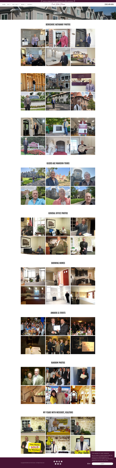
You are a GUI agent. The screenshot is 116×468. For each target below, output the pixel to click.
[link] (58, 4)
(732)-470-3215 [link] (109, 4)
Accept (102, 463)
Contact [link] (29, 4)
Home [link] (3, 4)
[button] (9, 4)
